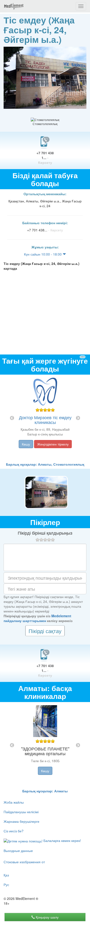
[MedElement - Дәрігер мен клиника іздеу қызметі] (13, 6)
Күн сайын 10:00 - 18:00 (43, 254)
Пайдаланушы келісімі (21, 811)
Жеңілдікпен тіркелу (53, 444)
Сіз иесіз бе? (14, 831)
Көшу (26, 444)
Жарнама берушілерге (21, 821)
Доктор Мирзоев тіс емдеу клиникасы (45, 419)
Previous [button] (12, 418)
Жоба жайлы (14, 802)
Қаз (6, 875)
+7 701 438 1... (45, 157)
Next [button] (78, 418)
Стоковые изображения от (24, 861)
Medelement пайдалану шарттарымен (37, 618)
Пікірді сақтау (45, 630)
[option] (45, 418)
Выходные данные (18, 850)
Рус (6, 884)
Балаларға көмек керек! (61, 840)
